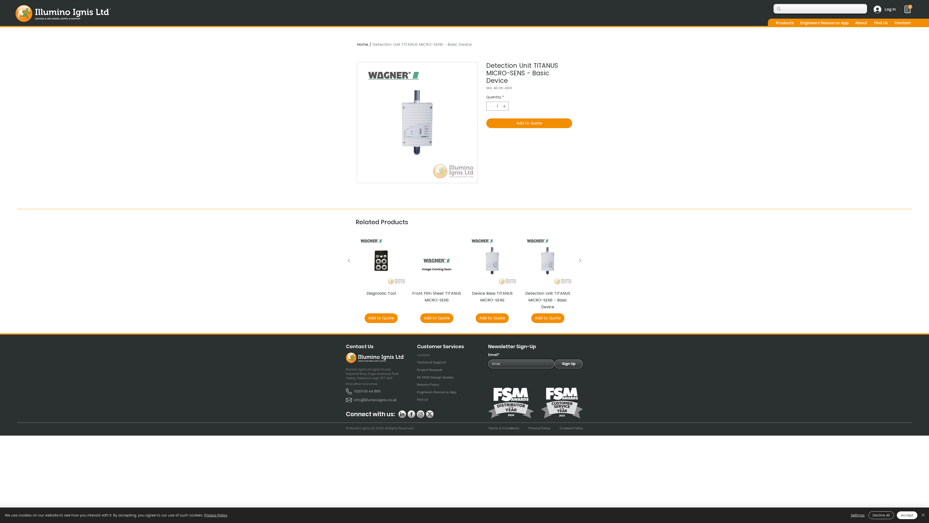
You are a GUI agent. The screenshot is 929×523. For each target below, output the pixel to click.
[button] (784, 23)
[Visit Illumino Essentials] (910, 7)
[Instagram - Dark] (420, 414)
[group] (464, 279)
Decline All (881, 515)
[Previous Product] (349, 260)
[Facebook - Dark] (411, 414)
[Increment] (505, 106)
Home (362, 44)
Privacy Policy (215, 515)
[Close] (923, 515)
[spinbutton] (497, 106)
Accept (907, 515)
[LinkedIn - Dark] (402, 414)
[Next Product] (580, 260)
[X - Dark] (430, 414)
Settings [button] (858, 515)
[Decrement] (490, 106)
